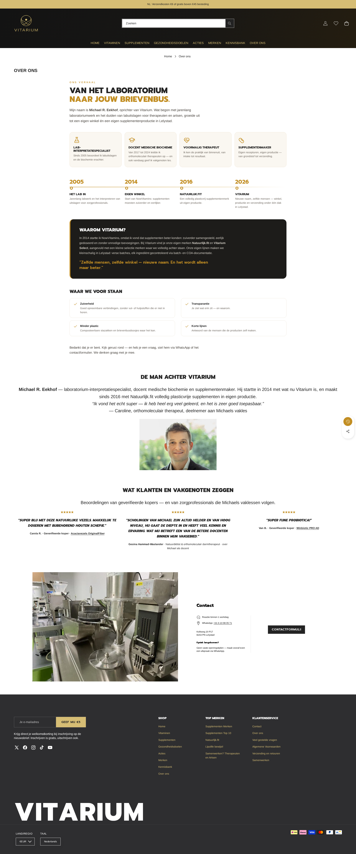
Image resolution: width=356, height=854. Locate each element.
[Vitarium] (26, 23)
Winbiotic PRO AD (307, 528)
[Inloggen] (325, 23)
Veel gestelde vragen (204, 4)
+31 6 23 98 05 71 (223, 623)
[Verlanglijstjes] (336, 23)
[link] (286, 619)
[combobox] (178, 23)
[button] (14, 4)
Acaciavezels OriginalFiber (88, 533)
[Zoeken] (229, 23)
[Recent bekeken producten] (347, 421)
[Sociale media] (347, 431)
